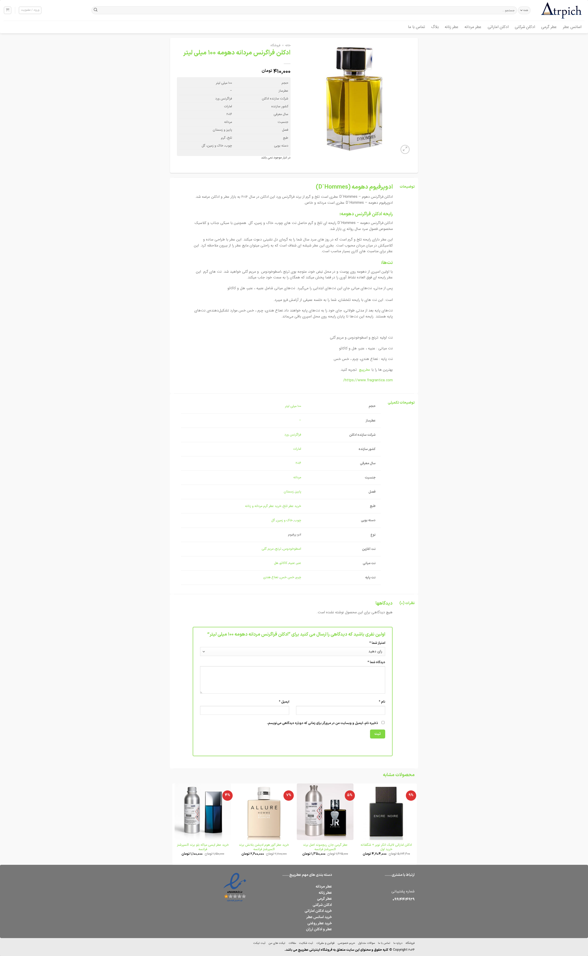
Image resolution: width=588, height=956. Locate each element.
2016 (298, 463)
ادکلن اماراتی (498, 27)
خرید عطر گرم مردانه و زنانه (263, 506)
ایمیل (284, 701)
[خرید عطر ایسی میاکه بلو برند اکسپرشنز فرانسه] (203, 811)
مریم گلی (268, 549)
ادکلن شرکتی (525, 27)
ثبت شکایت (306, 943)
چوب (297, 520)
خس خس (287, 577)
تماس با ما (416, 27)
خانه (288, 45)
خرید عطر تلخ (292, 506)
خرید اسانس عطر (319, 917)
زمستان (289, 491)
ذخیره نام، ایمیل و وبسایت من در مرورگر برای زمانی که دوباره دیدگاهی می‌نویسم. (322, 723)
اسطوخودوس (292, 549)
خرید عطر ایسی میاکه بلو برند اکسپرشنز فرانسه (203, 847)
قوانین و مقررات (325, 943)
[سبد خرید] (7, 10)
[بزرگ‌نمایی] (405, 149)
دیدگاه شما (376, 662)
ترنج (278, 549)
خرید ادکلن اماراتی (318, 911)
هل (276, 563)
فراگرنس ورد (292, 434)
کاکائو (283, 563)
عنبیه (292, 563)
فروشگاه (275, 45)
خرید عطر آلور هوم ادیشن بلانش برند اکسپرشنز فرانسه (264, 847)
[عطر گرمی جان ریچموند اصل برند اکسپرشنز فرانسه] (325, 811)
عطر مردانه (472, 27)
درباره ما (397, 943)
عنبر (299, 563)
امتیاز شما (377, 643)
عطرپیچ (364, 370)
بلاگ (435, 27)
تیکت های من (277, 943)
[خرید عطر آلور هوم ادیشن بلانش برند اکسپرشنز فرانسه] (264, 811)
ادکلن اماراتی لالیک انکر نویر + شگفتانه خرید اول (386, 847)
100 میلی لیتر (293, 406)
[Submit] (95, 10)
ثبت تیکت (259, 943)
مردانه (297, 477)
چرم (298, 577)
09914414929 (404, 899)
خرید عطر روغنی (319, 923)
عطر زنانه (451, 27)
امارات (297, 449)
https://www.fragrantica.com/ (368, 380)
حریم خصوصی (346, 943)
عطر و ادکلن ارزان (319, 929)
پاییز (298, 491)
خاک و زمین (285, 520)
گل (273, 520)
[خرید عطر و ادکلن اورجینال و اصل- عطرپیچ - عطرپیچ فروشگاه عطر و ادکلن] (562, 10)
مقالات (292, 943)
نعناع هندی (270, 577)
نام (382, 701)
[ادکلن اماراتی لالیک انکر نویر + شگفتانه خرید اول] (386, 811)
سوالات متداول (366, 943)
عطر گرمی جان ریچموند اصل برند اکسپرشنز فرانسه (325, 847)
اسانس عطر (572, 27)
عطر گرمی (549, 27)
